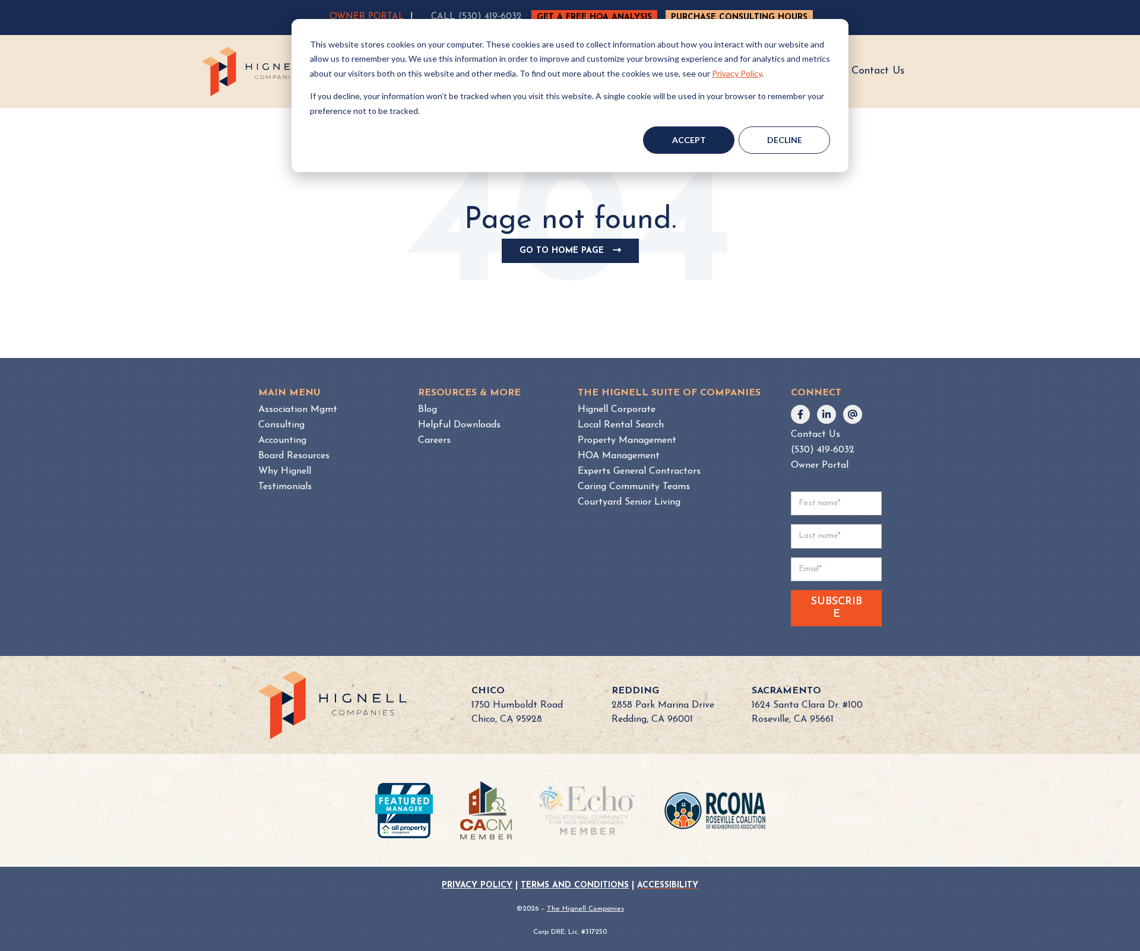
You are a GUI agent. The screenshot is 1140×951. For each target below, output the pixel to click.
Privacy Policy (737, 73)
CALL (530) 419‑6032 (476, 16)
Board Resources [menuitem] (294, 456)
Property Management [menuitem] (627, 440)
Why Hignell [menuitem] (284, 471)
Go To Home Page (574, 254)
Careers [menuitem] (434, 440)
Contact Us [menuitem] (815, 434)
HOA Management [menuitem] (619, 456)
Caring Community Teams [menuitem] (634, 487)
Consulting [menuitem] (281, 425)
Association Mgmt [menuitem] (297, 409)
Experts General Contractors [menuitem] (639, 471)
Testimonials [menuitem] (285, 487)
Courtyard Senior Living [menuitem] (629, 502)
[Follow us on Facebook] (800, 414)
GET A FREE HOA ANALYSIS (594, 17)
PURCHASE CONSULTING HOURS (739, 17)
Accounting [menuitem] (282, 440)
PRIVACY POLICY (477, 885)
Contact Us (878, 71)
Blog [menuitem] (427, 409)
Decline (784, 140)
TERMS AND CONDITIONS (575, 885)
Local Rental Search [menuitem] (621, 425)
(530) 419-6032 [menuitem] (822, 450)
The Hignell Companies (585, 908)
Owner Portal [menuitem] (819, 465)
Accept (689, 140)
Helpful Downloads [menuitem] (459, 425)
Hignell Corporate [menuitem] (617, 409)
